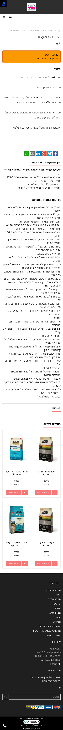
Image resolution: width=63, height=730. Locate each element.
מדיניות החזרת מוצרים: (46, 199)
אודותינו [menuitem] (57, 608)
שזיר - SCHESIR (16, 30)
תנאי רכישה (55, 663)
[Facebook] (55, 153)
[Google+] (44, 153)
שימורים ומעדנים (32, 30)
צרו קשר (56, 642)
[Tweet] (49, 153)
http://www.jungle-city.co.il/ (46, 677)
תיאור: (57, 69)
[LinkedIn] (38, 153)
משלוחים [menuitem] (57, 621)
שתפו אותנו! (47, 680)
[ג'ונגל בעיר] (31, 7)
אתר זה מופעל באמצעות (31, 721)
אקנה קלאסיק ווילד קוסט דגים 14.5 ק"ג (16, 544)
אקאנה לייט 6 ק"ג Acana (46, 544)
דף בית (58, 30)
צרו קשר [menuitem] (57, 603)
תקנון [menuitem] (58, 617)
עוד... (58, 687)
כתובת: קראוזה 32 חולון (49, 652)
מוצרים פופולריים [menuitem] (53, 590)
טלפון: (58, 659)
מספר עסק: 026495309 (48, 656)
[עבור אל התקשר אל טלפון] (5, 726)
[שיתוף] (55, 492)
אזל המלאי (50, 55)
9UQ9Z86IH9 (45, 37)
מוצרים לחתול (47, 30)
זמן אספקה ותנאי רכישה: (45, 162)
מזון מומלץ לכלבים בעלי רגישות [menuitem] (47, 630)
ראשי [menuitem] (58, 594)
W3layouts (28, 728)
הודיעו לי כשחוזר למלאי (46, 58)
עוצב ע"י (31, 728)
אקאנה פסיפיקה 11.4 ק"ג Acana (17, 473)
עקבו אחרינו (54, 670)
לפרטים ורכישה (43, 492)
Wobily (23, 718)
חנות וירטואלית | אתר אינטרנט (31, 725)
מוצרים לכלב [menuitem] (55, 612)
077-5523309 (47, 659)
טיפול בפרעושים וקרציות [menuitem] (50, 626)
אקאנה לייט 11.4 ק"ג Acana (46, 473)
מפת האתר (55, 583)
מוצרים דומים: (52, 424)
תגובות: (56, 408)
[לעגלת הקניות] (10, 17)
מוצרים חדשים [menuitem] (54, 599)
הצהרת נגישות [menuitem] (54, 635)
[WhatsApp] (26, 153)
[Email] (32, 153)
